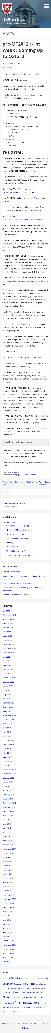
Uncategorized (15, 472)
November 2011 (9, 945)
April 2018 (7, 732)
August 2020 (8, 686)
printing (30, 1003)
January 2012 (8, 936)
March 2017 (7, 757)
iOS (18, 988)
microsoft (17, 992)
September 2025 (9, 619)
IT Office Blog (13, 19)
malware (6, 992)
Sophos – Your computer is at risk (16, 595)
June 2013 (7, 886)
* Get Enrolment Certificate (17, 538)
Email (31, 983)
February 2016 (8, 794)
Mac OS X (34, 988)
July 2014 (6, 857)
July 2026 (6, 611)
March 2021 (7, 665)
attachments (22, 978)
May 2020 (7, 694)
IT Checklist (24, 475)
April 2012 (7, 928)
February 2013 (8, 895)
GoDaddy (25, 1028)
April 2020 (7, 698)
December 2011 (9, 941)
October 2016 (8, 778)
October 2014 (8, 853)
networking (39, 992)
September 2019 (9, 707)
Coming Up (15, 475)
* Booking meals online (15, 534)
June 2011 (7, 961)
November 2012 (9, 899)
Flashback (6, 988)
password (6, 1003)
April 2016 (7, 790)
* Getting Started (10, 522)
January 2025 (8, 627)
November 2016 (9, 774)
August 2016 (8, 782)
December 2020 (9, 678)
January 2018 (8, 736)
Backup (30, 978)
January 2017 (8, 765)
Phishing (21, 1002)
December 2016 (9, 769)
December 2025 (9, 615)
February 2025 (8, 623)
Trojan (23, 1007)
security (43, 1003)
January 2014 (8, 874)
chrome (36, 978)
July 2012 (6, 916)
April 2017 (7, 753)
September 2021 (9, 653)
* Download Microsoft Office (17, 530)
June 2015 (7, 824)
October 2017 (8, 740)
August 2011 (8, 957)
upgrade (28, 1007)
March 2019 (7, 711)
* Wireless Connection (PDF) (17, 526)
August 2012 (8, 911)
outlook (36, 998)
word (15, 1011)
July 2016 (6, 786)
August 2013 (8, 882)
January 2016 (8, 799)
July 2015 (6, 820)
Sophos (14, 1007)
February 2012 (8, 932)
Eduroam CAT (20, 984)
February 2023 (8, 640)
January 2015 (8, 845)
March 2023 (7, 636)
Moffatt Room (29, 992)
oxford (42, 998)
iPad (21, 988)
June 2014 (7, 861)
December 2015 (9, 803)
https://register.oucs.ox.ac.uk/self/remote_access (22, 192)
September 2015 (9, 811)
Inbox (14, 988)
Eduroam (8, 983)
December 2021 (9, 644)
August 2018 (8, 723)
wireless (8, 1011)
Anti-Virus (6, 978)
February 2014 (8, 870)
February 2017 (8, 761)
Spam (19, 1007)
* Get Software (12, 547)
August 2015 (8, 815)
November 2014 (9, 849)
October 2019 (8, 703)
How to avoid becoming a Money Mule (19, 583)
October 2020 (8, 682)
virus (33, 1007)
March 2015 (7, 836)
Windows (41, 1007)
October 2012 (8, 903)
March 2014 (7, 865)
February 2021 (8, 669)
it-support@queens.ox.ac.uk (14, 503)
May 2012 (7, 924)
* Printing (9, 542)
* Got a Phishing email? (15, 551)
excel (38, 984)
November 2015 (9, 807)
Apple (12, 977)
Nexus (7, 997)
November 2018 (9, 715)
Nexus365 (16, 997)
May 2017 (7, 749)
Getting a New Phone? (12, 572)
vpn (36, 1007)
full (11, 988)
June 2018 (7, 728)
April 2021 (7, 661)
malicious (41, 988)
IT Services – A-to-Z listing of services (18, 555)
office (24, 997)
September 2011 (9, 953)
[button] (47, 4)
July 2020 (6, 690)
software (7, 1007)
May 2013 (7, 890)
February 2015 (8, 840)
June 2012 (7, 920)
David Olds (9, 67)
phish (11, 1003)
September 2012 (9, 907)
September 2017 (9, 744)
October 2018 (8, 719)
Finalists (43, 984)
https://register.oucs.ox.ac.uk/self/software (24, 219)
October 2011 (8, 949)
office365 (30, 998)
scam (37, 1002)
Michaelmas (33, 475)
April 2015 (7, 832)
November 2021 (9, 648)
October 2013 (8, 878)
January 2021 (8, 673)
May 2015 (7, 828)
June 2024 (7, 632)
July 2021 (6, 657)
